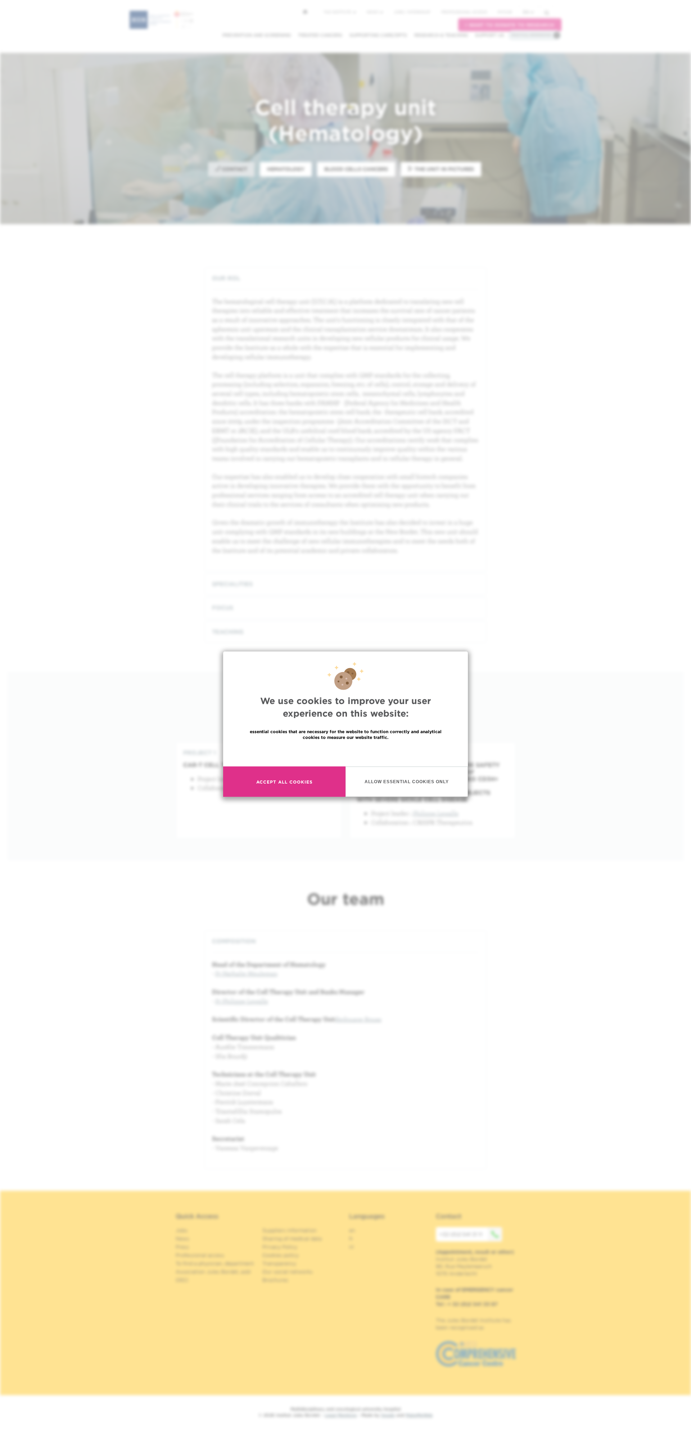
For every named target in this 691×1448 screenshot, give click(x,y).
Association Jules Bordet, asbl (213, 1272)
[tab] (345, 278)
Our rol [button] (226, 278)
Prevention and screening (256, 35)
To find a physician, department (215, 1263)
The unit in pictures (443, 169)
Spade (388, 1415)
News (373, 12)
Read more (345, 752)
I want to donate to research (509, 25)
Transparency (279, 1263)
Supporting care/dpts (378, 35)
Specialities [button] (232, 584)
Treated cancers (320, 35)
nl (351, 1247)
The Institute (338, 12)
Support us (489, 35)
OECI (182, 1280)
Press (182, 1247)
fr (351, 1239)
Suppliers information (289, 1230)
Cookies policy (280, 1255)
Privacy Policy (279, 1247)
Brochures (275, 1280)
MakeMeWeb (419, 1415)
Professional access (464, 12)
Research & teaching (441, 35)
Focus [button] (222, 607)
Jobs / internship (412, 12)
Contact (234, 169)
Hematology (285, 169)
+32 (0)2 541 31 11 (460, 1234)
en (526, 12)
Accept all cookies (284, 781)
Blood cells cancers (356, 169)
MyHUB (505, 12)
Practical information (531, 35)
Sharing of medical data (292, 1239)
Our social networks (287, 1272)
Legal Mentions (341, 1415)
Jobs (182, 1230)
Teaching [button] (228, 631)
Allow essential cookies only (407, 781)
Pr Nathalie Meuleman (246, 973)
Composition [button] (234, 941)
